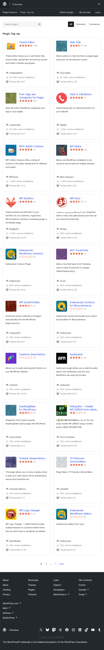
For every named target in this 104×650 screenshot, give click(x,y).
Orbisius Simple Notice (32, 458)
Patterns (32, 594)
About (6, 580)
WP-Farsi (75, 198)
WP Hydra (75, 146)
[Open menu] (99, 4)
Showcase (33, 580)
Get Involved (85, 580)
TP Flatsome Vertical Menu (78, 460)
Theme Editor (27, 42)
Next (62, 564)
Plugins (31, 589)
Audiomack (76, 354)
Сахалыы (14, 630)
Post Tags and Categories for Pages (31, 96)
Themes (32, 585)
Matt (6, 608)
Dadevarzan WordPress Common (31, 252)
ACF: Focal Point (79, 250)
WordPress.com (12, 603)
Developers (59, 589)
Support (57, 585)
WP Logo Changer (29, 510)
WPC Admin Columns (31, 146)
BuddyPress (10, 617)
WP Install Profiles (29, 302)
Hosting (6, 589)
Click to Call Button (81, 94)
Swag (83, 594)
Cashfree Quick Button (32, 354)
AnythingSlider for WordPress (27, 408)
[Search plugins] (39, 24)
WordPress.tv (61, 594)
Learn (56, 580)
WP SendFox (26, 198)
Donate (84, 589)
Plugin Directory (10, 12)
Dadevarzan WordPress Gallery (80, 512)
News (5, 585)
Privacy (6, 594)
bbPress (8, 613)
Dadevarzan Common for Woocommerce (82, 304)
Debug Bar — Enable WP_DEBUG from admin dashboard (83, 408)
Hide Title (75, 42)
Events (82, 585)
